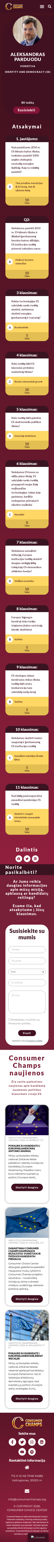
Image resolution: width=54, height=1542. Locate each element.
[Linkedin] (41, 1442)
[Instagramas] (32, 1442)
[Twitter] (22, 1442)
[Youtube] (22, 1452)
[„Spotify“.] (32, 1452)
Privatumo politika (34, 1041)
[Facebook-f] (12, 1442)
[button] (42, 6)
